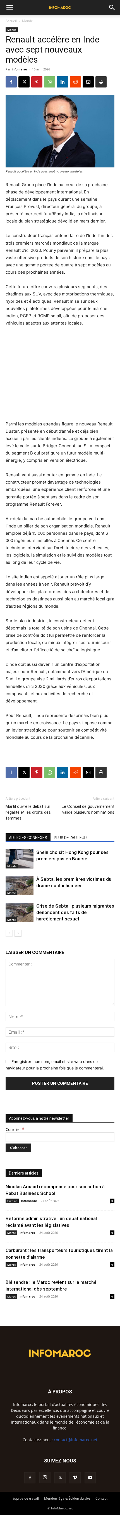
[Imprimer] (101, 81)
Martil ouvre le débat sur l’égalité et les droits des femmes (28, 812)
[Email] (88, 81)
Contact (101, 1498)
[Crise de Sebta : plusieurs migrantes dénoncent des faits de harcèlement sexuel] (19, 912)
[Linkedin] (62, 81)
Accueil (11, 20)
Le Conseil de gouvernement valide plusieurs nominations (88, 809)
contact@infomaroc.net (75, 1439)
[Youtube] (90, 1477)
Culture (12, 1201)
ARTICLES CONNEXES (28, 837)
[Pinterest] (36, 81)
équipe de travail (26, 1498)
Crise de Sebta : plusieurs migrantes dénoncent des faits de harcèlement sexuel (75, 912)
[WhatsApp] (49, 81)
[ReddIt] (75, 81)
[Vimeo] (75, 1477)
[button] (9, 7)
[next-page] (18, 933)
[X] (24, 81)
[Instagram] (45, 1477)
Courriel (15, 1129)
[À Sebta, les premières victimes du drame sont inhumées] (19, 885)
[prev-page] (9, 933)
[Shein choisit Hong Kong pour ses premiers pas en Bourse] (19, 858)
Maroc (11, 893)
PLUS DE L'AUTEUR (70, 837)
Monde (27, 20)
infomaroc (20, 69)
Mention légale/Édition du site (67, 1498)
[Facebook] (11, 81)
